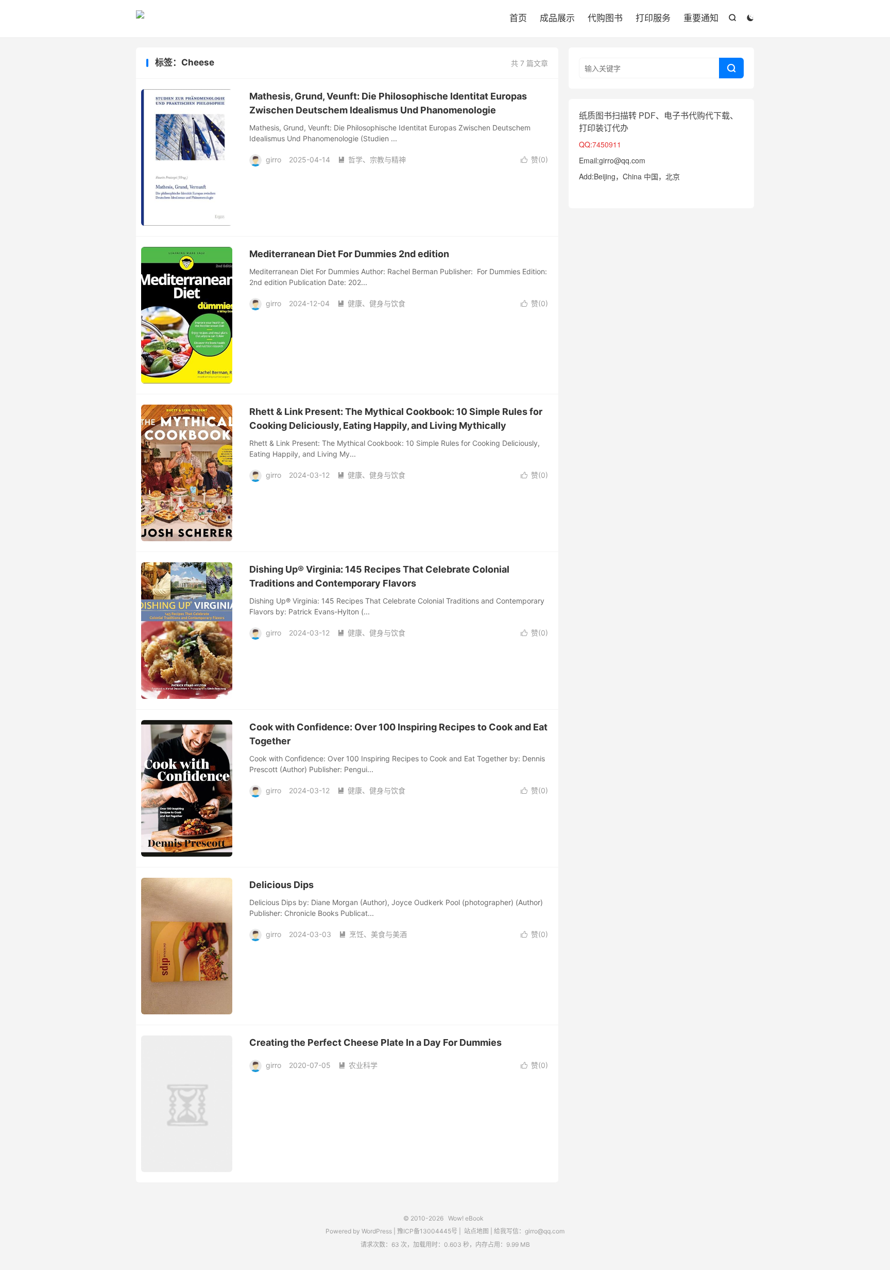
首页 (518, 18)
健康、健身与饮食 (371, 303)
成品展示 (557, 18)
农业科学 (358, 1065)
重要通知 (700, 18)
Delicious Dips (281, 884)
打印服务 (653, 18)
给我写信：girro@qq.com (529, 1231)
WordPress (376, 1231)
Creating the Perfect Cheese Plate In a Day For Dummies (375, 1042)
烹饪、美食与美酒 (373, 934)
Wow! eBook (140, 18)
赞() (534, 159)
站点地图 (476, 1231)
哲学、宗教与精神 (372, 159)
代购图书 (605, 18)
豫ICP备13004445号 (427, 1231)
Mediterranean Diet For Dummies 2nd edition (349, 253)
